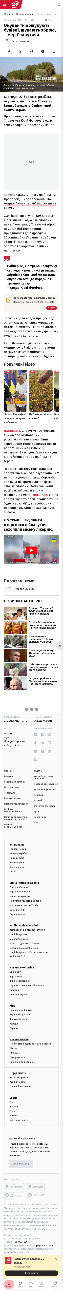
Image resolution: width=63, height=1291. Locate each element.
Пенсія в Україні (18, 994)
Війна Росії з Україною (24, 882)
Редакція (8, 776)
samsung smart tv (37, 1195)
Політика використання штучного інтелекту (16, 818)
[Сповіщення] (59, 5)
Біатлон (14, 1115)
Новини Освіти (19, 1039)
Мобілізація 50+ (18, 934)
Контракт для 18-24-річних (24, 943)
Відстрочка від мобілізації (24, 948)
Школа (13, 1048)
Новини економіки (22, 967)
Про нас (8, 771)
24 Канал (8, 14)
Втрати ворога (18, 914)
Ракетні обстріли (19, 887)
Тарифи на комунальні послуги (27, 985)
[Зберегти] (54, 51)
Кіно (12, 1005)
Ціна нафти (16, 971)
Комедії (14, 1023)
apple (37, 1186)
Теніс (12, 1111)
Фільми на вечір (19, 1019)
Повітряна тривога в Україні (25, 900)
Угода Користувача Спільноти (44, 777)
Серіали (14, 1028)
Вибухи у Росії (17, 909)
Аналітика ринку (19, 1077)
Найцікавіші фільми (21, 1010)
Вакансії (38, 801)
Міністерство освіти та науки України (30, 1043)
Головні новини (18, 849)
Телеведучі (9, 793)
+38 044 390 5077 (43, 721)
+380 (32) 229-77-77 (23, 1242)
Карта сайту (40, 817)
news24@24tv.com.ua (16, 721)
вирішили (39, 495)
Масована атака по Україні (24, 905)
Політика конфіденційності (13, 810)
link (35, 734)
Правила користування (16, 804)
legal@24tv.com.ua (43, 1245)
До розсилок (21, 1164)
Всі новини (17, 844)
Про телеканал (11, 787)
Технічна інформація (45, 790)
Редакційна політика (15, 782)
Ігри (36, 823)
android (14, 1186)
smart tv (14, 1195)
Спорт (13, 1097)
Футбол (14, 1106)
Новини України (24, 14)
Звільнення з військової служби (27, 929)
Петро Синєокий (21, 41)
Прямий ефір (17, 858)
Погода (13, 871)
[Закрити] (56, 1259)
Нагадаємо (12, 431)
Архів (36, 812)
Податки (14, 990)
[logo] (15, 4)
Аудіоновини (17, 867)
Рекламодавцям (12, 798)
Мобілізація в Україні (24, 925)
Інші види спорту (19, 1120)
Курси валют (17, 976)
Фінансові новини (20, 980)
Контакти (39, 795)
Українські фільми (20, 1014)
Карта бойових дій (20, 891)
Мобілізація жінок (20, 939)
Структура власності (44, 806)
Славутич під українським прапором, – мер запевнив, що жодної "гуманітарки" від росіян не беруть (30, 201)
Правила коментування (46, 784)
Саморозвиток (18, 1057)
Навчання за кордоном (22, 1062)
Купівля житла (18, 1082)
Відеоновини (17, 862)
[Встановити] (31, 1266)
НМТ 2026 (15, 1052)
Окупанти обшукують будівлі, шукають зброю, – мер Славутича (47, 14)
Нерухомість (18, 1073)
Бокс (12, 1102)
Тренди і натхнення (20, 1086)
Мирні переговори (20, 896)
